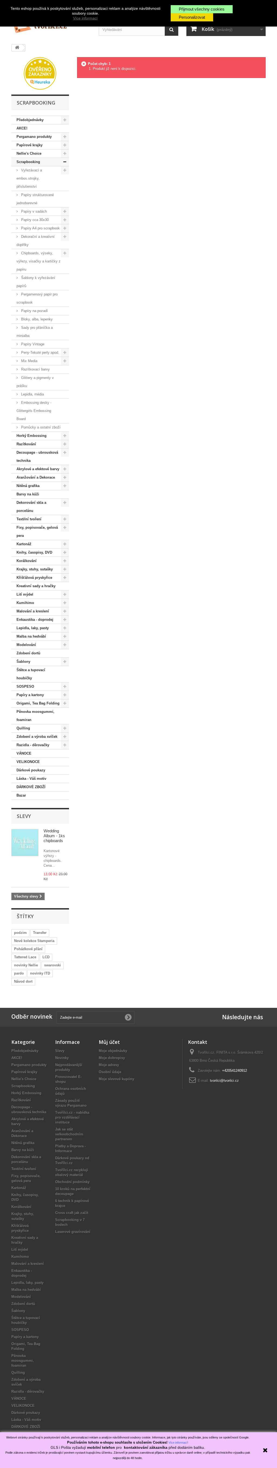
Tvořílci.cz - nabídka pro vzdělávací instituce (72, 1117)
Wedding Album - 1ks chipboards (54, 836)
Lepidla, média (32, 394)
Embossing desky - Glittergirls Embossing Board (34, 411)
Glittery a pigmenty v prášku (35, 382)
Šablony (23, 662)
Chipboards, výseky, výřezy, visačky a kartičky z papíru (39, 261)
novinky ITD (40, 973)
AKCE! (22, 128)
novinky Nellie (26, 965)
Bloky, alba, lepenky (36, 319)
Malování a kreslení (33, 611)
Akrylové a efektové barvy (38, 469)
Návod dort (23, 981)
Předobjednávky (30, 120)
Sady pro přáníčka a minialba (35, 332)
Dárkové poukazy (31, 770)
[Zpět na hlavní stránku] (17, 47)
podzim (20, 933)
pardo (19, 973)
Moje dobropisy (112, 1058)
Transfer (40, 933)
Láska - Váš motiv (31, 779)
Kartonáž (24, 544)
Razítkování (26, 444)
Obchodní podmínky (72, 1182)
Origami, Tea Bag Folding (38, 703)
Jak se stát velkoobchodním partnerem (69, 1134)
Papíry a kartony (30, 695)
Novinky (62, 1058)
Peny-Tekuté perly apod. (39, 352)
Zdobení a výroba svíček (37, 737)
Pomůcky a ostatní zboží (40, 427)
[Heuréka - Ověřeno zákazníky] (40, 73)
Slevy (24, 816)
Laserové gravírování (72, 1232)
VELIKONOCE (28, 762)
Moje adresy (109, 1065)
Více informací (85, 18)
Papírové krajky (29, 145)
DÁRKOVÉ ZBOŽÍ (31, 787)
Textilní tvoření (29, 519)
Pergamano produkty (34, 137)
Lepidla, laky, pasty (33, 628)
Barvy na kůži (28, 494)
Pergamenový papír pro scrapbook (37, 298)
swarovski (52, 965)
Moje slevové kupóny (116, 1079)
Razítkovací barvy (35, 369)
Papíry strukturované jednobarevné (35, 199)
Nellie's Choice (29, 153)
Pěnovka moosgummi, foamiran (35, 716)
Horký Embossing (32, 436)
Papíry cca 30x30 (34, 220)
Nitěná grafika (28, 486)
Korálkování (27, 561)
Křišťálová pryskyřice (34, 578)
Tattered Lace (25, 957)
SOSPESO (25, 686)
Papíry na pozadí (34, 311)
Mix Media (28, 361)
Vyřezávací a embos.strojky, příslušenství (29, 178)
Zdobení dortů (28, 653)
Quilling (23, 728)
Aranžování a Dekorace (36, 477)
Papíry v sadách (33, 211)
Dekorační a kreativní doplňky (36, 241)
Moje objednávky (113, 1051)
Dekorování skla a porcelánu (31, 507)
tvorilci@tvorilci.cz (224, 1081)
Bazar (21, 795)
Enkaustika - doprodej (35, 620)
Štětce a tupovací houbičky (31, 674)
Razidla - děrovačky (33, 745)
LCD (46, 957)
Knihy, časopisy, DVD (34, 552)
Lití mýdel (25, 594)
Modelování (26, 645)
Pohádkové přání (28, 949)
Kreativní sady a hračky (36, 586)
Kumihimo (25, 603)
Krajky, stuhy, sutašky (35, 569)
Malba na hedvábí (31, 636)
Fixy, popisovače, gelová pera (37, 531)
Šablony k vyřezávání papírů (36, 282)
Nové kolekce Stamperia (34, 941)
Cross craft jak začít (71, 1213)
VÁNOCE (24, 753)
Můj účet (109, 1042)
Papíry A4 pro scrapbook (40, 228)
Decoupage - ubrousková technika (37, 456)
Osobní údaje (110, 1072)
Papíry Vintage (32, 344)
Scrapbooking (28, 162)
